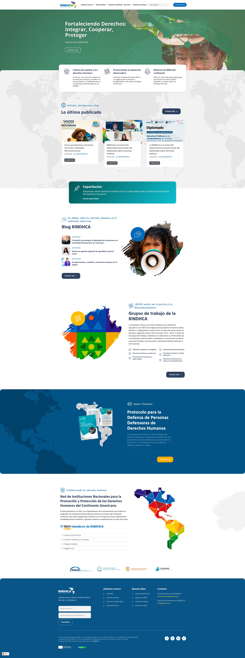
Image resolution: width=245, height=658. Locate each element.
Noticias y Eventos (139, 5)
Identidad (110, 594)
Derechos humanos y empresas (144, 353)
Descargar (164, 459)
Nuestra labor (101, 5)
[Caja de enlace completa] (80, 144)
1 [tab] (120, 171)
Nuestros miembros (116, 5)
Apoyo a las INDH (141, 598)
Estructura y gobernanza (115, 601)
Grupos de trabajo (141, 601)
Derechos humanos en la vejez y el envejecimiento (172, 360)
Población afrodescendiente (173, 350)
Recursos (127, 5)
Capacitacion (92, 187)
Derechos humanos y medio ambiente (173, 354)
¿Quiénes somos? (87, 5)
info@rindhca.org (163, 603)
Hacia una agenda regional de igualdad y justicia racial (93, 252)
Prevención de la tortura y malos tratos (142, 358)
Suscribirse (65, 622)
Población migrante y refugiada (144, 350)
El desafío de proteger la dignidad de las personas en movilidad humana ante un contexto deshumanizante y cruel (95, 241)
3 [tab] (123, 171)
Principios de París (113, 598)
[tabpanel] (80, 144)
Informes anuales (141, 605)
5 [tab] (127, 171)
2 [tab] (121, 171)
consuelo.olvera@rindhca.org (167, 596)
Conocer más (170, 111)
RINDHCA (96, 641)
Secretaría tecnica (113, 605)
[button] (56, 144)
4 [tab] (125, 171)
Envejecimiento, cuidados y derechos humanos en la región (94, 263)
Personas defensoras (142, 594)
